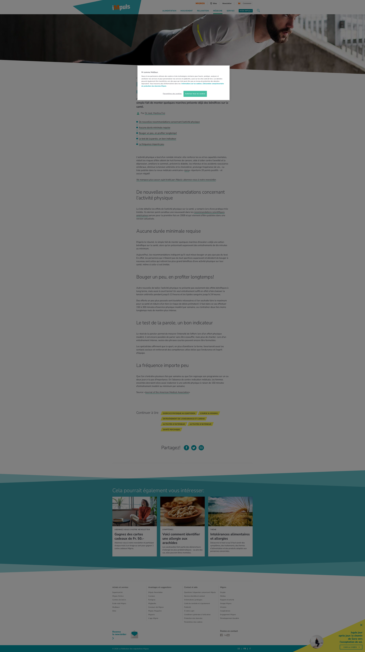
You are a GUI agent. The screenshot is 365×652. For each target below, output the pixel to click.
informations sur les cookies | (191, 83)
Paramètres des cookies (172, 93)
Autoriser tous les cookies (195, 94)
